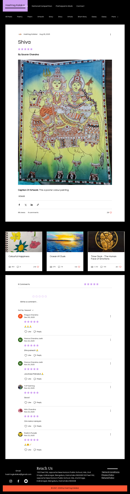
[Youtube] (26, 481)
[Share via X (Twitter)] (25, 205)
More (114, 17)
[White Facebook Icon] (18, 481)
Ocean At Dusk (58, 256)
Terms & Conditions (110, 472)
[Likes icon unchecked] (25, 331)
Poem (30, 17)
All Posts (8, 17)
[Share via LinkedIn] (31, 205)
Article (70, 17)
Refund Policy (108, 478)
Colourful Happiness (19, 256)
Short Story (82, 17)
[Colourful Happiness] (23, 242)
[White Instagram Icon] (11, 481)
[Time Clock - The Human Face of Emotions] (106, 242)
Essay (94, 17)
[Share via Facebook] (19, 205)
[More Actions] (110, 316)
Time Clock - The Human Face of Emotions (103, 257)
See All (122, 227)
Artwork (40, 17)
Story (51, 17)
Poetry (19, 17)
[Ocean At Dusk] (65, 242)
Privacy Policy (108, 475)
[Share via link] (38, 205)
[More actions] (110, 34)
